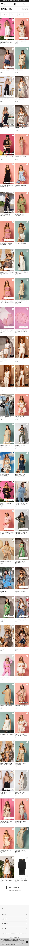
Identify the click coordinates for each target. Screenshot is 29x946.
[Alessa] (14, 4)
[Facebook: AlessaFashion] (2, 909)
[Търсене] (4, 4)
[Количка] (27, 4)
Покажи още (14, 887)
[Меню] (2, 4)
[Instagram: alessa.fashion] (6, 909)
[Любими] (24, 4)
